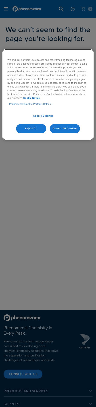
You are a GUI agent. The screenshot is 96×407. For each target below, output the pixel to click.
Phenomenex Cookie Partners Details (30, 104)
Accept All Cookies (65, 128)
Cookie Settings (43, 116)
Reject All (31, 128)
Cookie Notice (31, 98)
